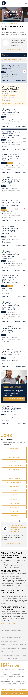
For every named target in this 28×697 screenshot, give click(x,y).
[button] (21, 4)
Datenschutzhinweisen (12, 685)
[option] (14, 627)
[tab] (4, 521)
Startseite (4, 23)
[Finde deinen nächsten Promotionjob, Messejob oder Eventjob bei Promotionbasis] (4, 3)
